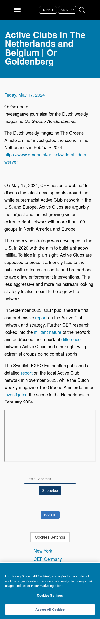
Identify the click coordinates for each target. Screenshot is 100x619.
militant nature (47, 332)
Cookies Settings (50, 537)
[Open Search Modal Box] (82, 10)
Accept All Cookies (49, 609)
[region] (50, 590)
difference (71, 339)
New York (43, 550)
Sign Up (67, 10)
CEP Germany (48, 559)
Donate (48, 10)
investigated (16, 394)
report (41, 317)
